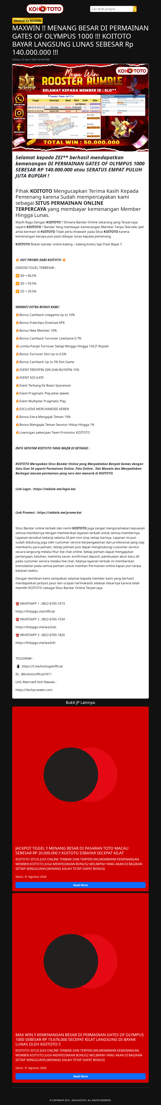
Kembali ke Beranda (27, 21)
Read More (80, 885)
